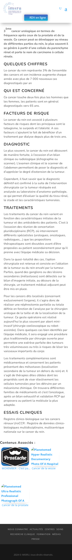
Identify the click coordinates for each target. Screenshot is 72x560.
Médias (56, 534)
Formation (43, 534)
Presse (36, 539)
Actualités (36, 529)
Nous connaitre (18, 529)
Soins (59, 529)
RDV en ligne (38, 17)
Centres (50, 529)
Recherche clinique (22, 534)
